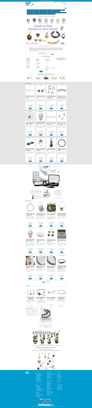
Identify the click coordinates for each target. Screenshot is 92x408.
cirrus (36, 308)
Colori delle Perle (48, 375)
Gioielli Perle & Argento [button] (62, 12)
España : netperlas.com (59, 387)
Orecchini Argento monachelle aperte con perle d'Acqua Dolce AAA (40, 296)
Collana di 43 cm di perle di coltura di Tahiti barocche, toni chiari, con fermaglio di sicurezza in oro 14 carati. (41, 268)
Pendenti (38, 57)
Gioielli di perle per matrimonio (50, 392)
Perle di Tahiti (58, 374)
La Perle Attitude (38, 387)
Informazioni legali (38, 373)
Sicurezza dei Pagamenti (39, 374)
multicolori (32, 311)
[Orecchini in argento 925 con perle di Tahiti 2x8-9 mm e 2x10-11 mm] (51, 232)
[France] (61, 2)
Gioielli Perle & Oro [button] (55, 12)
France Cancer (58, 381)
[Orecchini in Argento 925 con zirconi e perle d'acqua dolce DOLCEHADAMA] (51, 88)
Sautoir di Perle (48, 385)
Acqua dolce (28, 62)
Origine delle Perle (49, 373)
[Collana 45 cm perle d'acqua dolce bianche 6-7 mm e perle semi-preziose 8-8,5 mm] (30, 232)
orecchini (36, 311)
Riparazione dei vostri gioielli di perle (40, 395)
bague (27, 308)
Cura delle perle (38, 394)
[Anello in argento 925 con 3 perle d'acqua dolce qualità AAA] (61, 232)
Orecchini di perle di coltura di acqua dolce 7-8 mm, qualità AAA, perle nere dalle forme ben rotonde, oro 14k (51, 298)
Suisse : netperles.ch (59, 388)
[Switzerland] (64, 2)
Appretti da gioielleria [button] (43, 12)
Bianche (29, 64)
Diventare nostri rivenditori (39, 375)
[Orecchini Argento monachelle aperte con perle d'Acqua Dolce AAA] (40, 290)
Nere (28, 65)
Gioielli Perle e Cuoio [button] (30, 12)
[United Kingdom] (62, 2)
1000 (50, 279)
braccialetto (33, 308)
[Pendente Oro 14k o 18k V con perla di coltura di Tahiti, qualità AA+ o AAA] (30, 290)
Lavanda (38, 65)
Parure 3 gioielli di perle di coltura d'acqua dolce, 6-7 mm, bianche (61, 296)
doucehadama (28, 311)
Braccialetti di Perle (49, 384)
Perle (57, 373)
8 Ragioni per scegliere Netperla (39, 380)
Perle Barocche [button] (36, 11)
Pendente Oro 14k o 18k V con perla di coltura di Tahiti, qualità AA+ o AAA (30, 296)
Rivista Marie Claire (38, 386)
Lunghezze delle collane (49, 378)
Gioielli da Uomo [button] (36, 12)
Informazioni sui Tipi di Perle (50, 374)
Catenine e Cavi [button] (49, 12)
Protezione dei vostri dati (39, 377)
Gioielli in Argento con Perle (50, 391)
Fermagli (48, 394)
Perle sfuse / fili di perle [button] (43, 11)
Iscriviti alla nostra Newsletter (42, 403)
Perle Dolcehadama (59, 377)
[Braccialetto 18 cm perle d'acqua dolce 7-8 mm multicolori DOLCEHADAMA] (61, 88)
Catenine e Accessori (49, 393)
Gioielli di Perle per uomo (49, 388)
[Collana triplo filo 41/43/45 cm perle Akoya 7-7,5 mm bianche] (40, 232)
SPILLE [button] (28, 11)
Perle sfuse (48, 387)
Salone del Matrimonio (38, 389)
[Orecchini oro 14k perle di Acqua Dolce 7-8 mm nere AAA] (51, 290)
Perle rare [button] (49, 11)
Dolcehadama (38, 61)
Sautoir (48, 57)
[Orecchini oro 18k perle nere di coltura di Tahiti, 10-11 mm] (40, 88)
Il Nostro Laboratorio (38, 379)
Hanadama (38, 62)
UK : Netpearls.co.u (59, 389)
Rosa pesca (38, 64)
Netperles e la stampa (38, 385)
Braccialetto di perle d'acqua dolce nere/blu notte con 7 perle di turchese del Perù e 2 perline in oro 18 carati (30, 151)
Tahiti (28, 61)
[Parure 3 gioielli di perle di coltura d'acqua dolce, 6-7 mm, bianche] (61, 290)
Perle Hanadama (59, 378)
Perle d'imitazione (49, 377)
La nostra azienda (38, 378)
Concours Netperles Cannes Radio (40, 388)
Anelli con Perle (48, 386)
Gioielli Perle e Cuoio (49, 389)
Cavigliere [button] (31, 11)
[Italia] (63, 2)
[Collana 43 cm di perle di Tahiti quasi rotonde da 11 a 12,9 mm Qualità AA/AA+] (51, 258)
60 (49, 279)
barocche (30, 308)
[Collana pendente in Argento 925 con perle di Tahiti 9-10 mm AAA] (30, 258)
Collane (29, 57)
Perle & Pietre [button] (54, 11)
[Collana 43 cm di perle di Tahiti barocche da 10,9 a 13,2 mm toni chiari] (40, 258)
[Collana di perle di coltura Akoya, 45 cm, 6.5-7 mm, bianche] (30, 88)
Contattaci (37, 382)
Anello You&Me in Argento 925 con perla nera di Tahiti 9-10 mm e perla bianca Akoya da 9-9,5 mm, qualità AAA (30, 124)
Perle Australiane (59, 375)
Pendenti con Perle (49, 383)
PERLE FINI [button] (58, 11)
